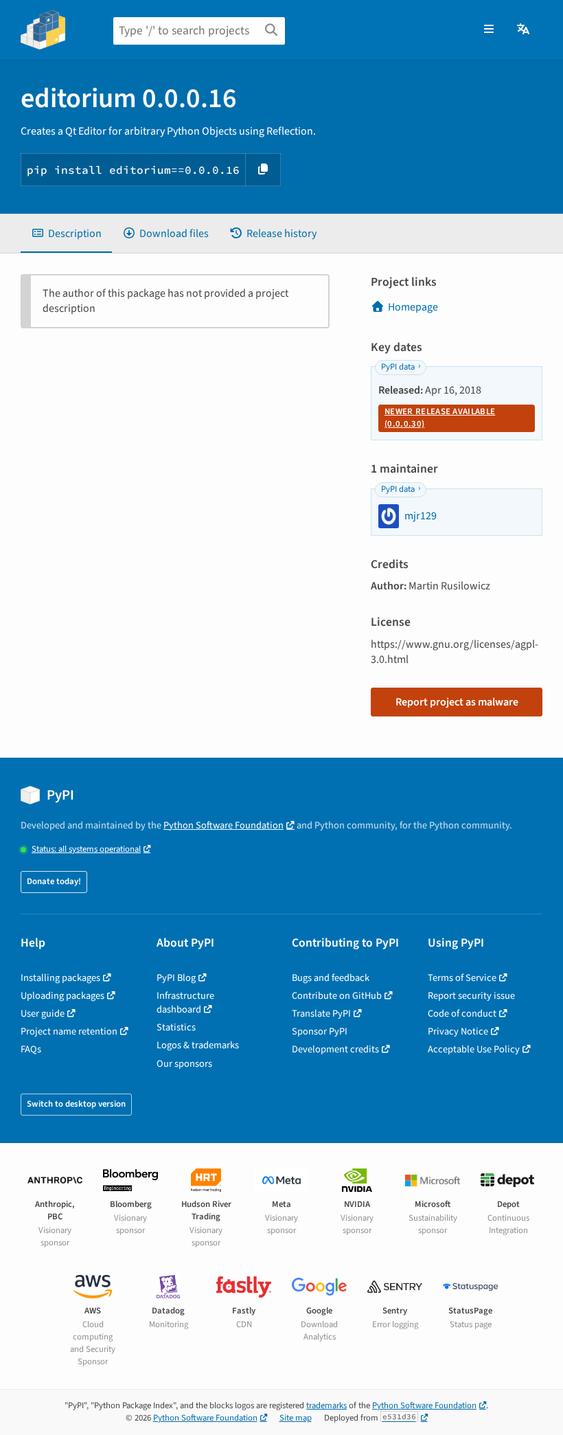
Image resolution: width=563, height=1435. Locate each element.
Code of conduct (462, 1013)
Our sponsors (184, 1064)
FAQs (31, 1049)
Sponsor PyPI (319, 1031)
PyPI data (398, 367)
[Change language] (524, 29)
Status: (86, 849)
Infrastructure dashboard (185, 1002)
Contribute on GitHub (337, 995)
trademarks (326, 1405)
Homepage (413, 307)
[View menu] (489, 29)
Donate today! (54, 881)
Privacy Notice (458, 1031)
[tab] (66, 233)
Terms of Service (462, 978)
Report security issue (471, 995)
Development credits (335, 1049)
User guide (43, 1013)
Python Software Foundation (223, 825)
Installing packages (60, 978)
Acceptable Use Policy (474, 1049)
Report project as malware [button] (456, 702)
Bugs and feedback (330, 978)
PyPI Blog (176, 978)
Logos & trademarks (198, 1045)
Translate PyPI (321, 1013)
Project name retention (69, 1031)
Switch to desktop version (76, 1104)
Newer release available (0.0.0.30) (439, 417)
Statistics (176, 1027)
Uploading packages (62, 995)
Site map (295, 1418)
